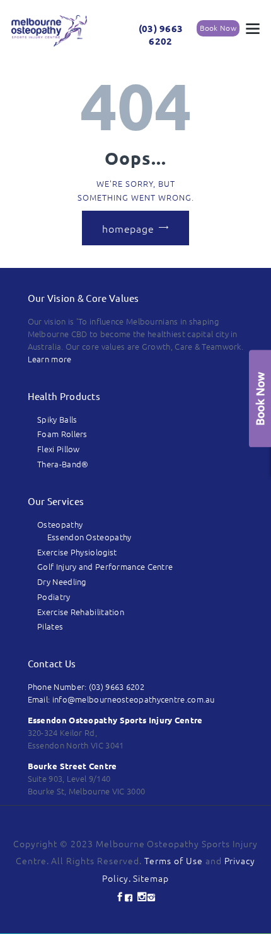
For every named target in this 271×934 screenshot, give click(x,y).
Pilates (50, 626)
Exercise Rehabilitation (80, 612)
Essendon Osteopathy (89, 537)
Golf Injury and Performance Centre (105, 566)
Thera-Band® (62, 464)
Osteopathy (60, 524)
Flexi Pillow (58, 449)
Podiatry (53, 597)
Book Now (218, 28)
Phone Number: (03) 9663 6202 (86, 686)
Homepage (128, 228)
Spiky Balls (57, 419)
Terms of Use (173, 860)
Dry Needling (61, 581)
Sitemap (151, 878)
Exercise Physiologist (77, 552)
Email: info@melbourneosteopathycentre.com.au (121, 699)
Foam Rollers (62, 434)
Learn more (50, 359)
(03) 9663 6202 (161, 35)
